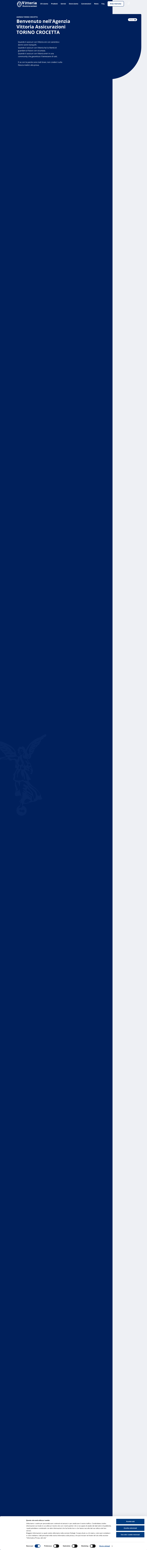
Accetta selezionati (130, 1528)
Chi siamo (44, 4)
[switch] (56, 1546)
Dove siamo (73, 4)
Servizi (63, 4)
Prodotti (54, 4)
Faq (103, 4)
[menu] (128, 3)
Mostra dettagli (104, 1546)
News (96, 4)
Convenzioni (86, 4)
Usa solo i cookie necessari (130, 1534)
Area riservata (115, 4)
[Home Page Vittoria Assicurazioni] (27, 4)
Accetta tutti (130, 1521)
